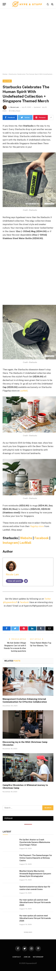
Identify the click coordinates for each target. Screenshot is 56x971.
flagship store (37, 526)
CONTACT (17, 957)
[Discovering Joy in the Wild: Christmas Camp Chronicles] (28, 724)
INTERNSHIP (38, 957)
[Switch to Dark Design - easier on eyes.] (47, 4)
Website (26, 538)
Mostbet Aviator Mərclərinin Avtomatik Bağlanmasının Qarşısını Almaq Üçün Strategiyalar (35, 873)
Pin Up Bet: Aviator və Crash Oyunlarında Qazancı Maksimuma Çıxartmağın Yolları (34, 842)
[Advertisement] (28, 41)
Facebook (41, 538)
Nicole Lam (14, 107)
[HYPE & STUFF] (27, 4)
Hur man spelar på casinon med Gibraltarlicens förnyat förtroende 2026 (35, 902)
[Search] (52, 4)
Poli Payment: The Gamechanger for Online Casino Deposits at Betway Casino (35, 858)
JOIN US (27, 957)
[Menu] (4, 4)
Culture (7, 81)
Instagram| (11, 542)
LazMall (24, 390)
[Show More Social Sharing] (50, 117)
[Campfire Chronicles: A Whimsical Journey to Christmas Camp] (28, 767)
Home (5, 74)
